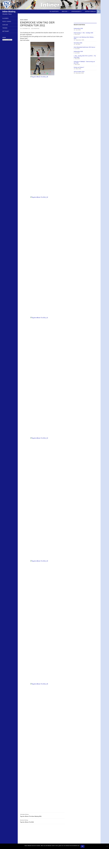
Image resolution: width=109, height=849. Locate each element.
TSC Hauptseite (54, 11)
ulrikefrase (36, 28)
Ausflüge (5, 24)
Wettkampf (5, 31)
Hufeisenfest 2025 (78, 51)
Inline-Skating (8, 11)
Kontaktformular (90, 11)
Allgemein (5, 18)
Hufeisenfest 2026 (78, 28)
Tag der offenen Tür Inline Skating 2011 (30, 815)
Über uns (64, 11)
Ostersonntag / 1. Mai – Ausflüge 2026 (83, 32)
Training (4, 28)
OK (82, 846)
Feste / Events (24, 19)
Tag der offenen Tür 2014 (27, 821)
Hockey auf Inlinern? (79, 67)
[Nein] (107, 846)
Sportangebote (76, 11)
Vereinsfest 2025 (78, 42)
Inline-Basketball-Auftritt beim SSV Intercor (84, 47)
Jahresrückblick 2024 (79, 71)
